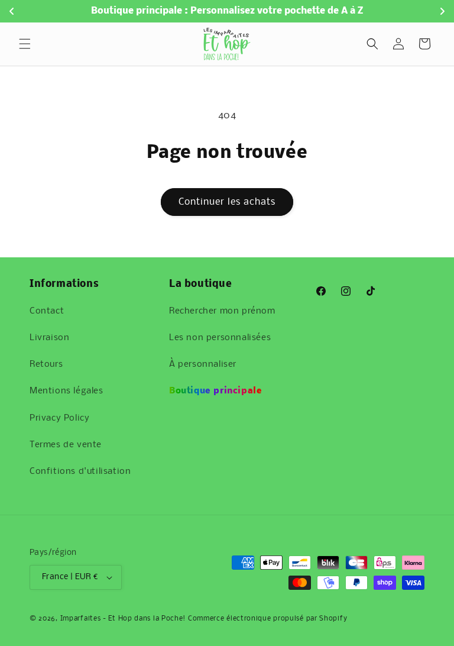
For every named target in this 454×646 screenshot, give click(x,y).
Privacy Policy (59, 418)
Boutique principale (215, 391)
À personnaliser (202, 364)
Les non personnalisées (220, 338)
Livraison (49, 338)
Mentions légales (66, 391)
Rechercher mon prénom (222, 311)
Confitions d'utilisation (80, 471)
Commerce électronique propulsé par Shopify (267, 618)
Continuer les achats (227, 202)
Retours (46, 364)
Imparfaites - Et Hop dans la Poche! (123, 618)
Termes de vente (66, 445)
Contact (47, 311)
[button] (25, 44)
